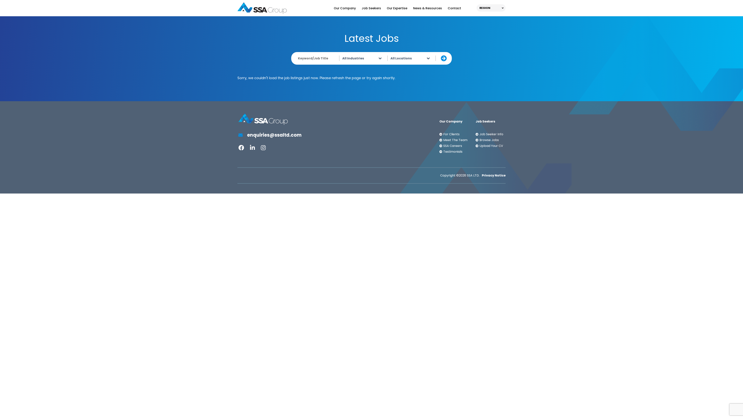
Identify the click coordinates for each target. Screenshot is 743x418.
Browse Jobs (489, 140)
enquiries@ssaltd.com (274, 135)
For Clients (451, 134)
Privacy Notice (494, 175)
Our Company (345, 8)
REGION (484, 8)
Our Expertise (397, 8)
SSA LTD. (473, 175)
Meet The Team (455, 140)
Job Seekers (371, 8)
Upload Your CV (491, 146)
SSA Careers (452, 146)
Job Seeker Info (491, 134)
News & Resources (427, 8)
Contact (454, 8)
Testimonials (452, 151)
